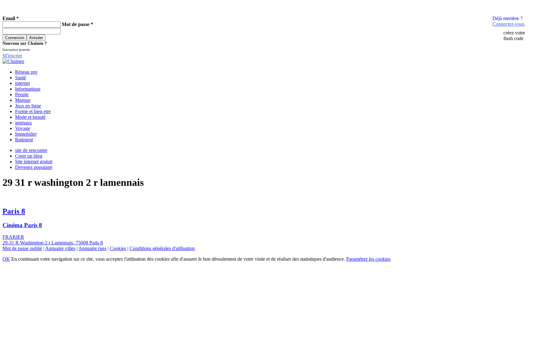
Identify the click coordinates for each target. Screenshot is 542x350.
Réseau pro (26, 72)
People (22, 94)
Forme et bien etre (33, 111)
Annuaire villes (60, 248)
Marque (22, 100)
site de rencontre (31, 150)
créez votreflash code (514, 35)
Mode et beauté (30, 117)
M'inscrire (12, 55)
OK (6, 259)
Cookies (118, 248)
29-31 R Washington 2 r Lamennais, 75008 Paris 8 (53, 242)
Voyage (22, 128)
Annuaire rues (92, 248)
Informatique (27, 88)
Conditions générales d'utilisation (162, 248)
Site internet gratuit (33, 161)
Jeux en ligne (28, 105)
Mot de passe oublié (22, 248)
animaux (23, 122)
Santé (20, 77)
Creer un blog (28, 156)
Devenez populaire (33, 167)
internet (22, 83)
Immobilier (26, 134)
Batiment (24, 139)
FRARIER (13, 237)
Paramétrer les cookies (368, 259)
